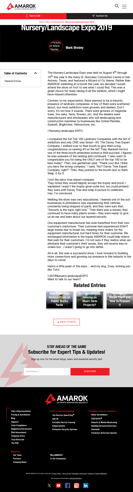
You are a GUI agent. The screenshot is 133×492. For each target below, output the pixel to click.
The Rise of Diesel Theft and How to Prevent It (119, 299)
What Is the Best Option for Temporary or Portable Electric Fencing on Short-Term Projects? (90, 294)
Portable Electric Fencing (63, 423)
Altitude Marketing (76, 478)
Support (15, 422)
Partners (17, 459)
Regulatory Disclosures (21, 429)
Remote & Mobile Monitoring (104, 423)
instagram (76, 485)
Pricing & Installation (20, 415)
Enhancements (58, 426)
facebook (67, 485)
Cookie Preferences (101, 473)
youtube (58, 485)
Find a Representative (21, 411)
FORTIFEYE (96, 418)
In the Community (58, 459)
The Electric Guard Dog (63, 415)
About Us (15, 452)
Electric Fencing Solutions (62, 411)
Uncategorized (57, 22)
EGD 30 (55, 419)
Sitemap (91, 473)
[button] (35, 73)
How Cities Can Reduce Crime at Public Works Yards (59, 299)
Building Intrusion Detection (103, 426)
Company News (19, 462)
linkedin (85, 485)
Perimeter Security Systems (64, 430)
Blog (48, 22)
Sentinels (95, 430)
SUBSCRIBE (90, 372)
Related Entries (13, 81)
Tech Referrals (17, 440)
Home (41, 22)
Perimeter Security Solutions (102, 411)
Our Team (17, 455)
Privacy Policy (56, 473)
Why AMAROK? (56, 455)
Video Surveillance (99, 415)
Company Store (18, 436)
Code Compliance (19, 426)
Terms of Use (66, 473)
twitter (49, 485)
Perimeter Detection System (104, 433)
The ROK (15, 443)
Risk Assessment (18, 433)
